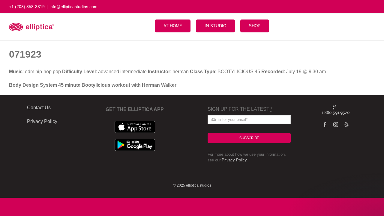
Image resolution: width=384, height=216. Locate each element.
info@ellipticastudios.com (74, 6)
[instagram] (335, 124)
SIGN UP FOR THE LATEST (240, 109)
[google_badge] (135, 141)
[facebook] (324, 124)
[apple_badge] (135, 123)
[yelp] (346, 124)
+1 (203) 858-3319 (27, 6)
